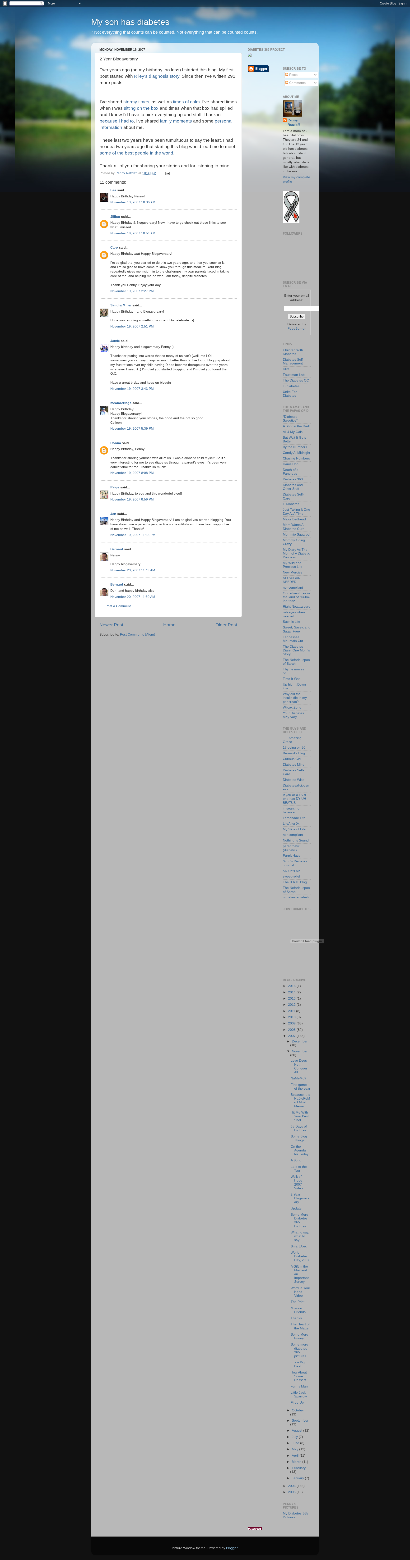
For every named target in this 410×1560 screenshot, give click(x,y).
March (297, 1462)
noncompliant (293, 587)
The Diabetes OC (296, 380)
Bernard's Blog (294, 753)
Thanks (296, 1318)
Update (296, 1208)
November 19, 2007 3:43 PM (132, 389)
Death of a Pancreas (290, 471)
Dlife (286, 369)
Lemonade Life (294, 818)
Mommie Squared (296, 534)
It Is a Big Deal (298, 1364)
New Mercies (292, 572)
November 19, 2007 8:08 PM (132, 473)
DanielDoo (290, 464)
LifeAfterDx (291, 823)
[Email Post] (167, 173)
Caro (114, 247)
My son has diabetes (130, 22)
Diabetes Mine (293, 764)
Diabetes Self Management (293, 361)
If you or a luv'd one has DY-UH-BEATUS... (295, 798)
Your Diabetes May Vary (293, 715)
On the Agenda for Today (299, 1150)
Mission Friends (298, 1310)
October (298, 1410)
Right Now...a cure (296, 606)
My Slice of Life (294, 829)
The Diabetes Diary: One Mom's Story (296, 650)
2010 (292, 1017)
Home (169, 624)
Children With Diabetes (293, 352)
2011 (292, 1011)
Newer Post (111, 624)
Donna (115, 443)
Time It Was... (293, 679)
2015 (292, 986)
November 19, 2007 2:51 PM (132, 326)
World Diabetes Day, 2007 (300, 1256)
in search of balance (291, 810)
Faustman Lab (294, 375)
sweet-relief (291, 876)
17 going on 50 (294, 747)
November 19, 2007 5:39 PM (132, 428)
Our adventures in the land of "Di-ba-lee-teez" (296, 597)
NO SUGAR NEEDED (291, 580)
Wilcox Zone (292, 707)
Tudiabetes (291, 386)
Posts (293, 75)
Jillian (115, 216)
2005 (292, 1492)
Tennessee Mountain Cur (293, 639)
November (300, 1051)
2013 (292, 998)
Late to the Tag (299, 1168)
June (296, 1443)
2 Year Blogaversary (300, 1198)
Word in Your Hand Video (300, 1291)
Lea (113, 190)
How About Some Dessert (299, 1376)
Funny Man (299, 1386)
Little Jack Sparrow (299, 1394)
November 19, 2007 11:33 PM (132, 535)
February (299, 1468)
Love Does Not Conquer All (299, 1066)
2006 (292, 1486)
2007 (292, 1036)
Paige (114, 487)
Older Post (226, 624)
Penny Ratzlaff (294, 122)
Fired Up (297, 1402)
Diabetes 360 (293, 479)
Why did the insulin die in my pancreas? (295, 697)
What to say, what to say (300, 1236)
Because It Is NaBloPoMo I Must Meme (300, 1100)
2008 (292, 1030)
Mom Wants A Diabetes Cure (293, 526)
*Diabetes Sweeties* (290, 418)
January (298, 1478)
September (300, 1420)
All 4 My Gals (293, 432)
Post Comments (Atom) (137, 634)
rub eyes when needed (294, 614)
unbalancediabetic (296, 897)
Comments (297, 83)
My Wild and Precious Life (292, 565)
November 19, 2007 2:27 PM (132, 291)
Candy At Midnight (296, 453)
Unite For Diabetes (290, 393)
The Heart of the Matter (300, 1326)
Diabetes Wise (293, 780)
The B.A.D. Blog (295, 882)
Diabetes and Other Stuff (293, 487)
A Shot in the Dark (296, 426)
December (300, 1041)
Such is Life (291, 621)
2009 (292, 1023)
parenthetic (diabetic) (291, 848)
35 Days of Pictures (299, 1128)
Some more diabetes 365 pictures (299, 1350)
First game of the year (300, 1086)
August (297, 1430)
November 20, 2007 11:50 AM (132, 597)
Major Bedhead (294, 519)
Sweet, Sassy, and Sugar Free (296, 629)
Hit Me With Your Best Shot (300, 1116)
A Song (296, 1160)
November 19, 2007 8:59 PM (132, 499)
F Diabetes (291, 504)
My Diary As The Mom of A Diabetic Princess (296, 553)
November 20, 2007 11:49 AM (132, 570)
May (295, 1449)
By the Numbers (295, 447)
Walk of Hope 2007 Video (297, 1182)
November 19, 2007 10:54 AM (132, 233)
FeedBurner (297, 328)
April (295, 1455)
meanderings (120, 403)
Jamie (115, 341)
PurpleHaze (291, 855)
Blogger (232, 1548)
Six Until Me (292, 871)
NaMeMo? (298, 1078)
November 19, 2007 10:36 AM (132, 202)
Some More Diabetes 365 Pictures (299, 1220)
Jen (113, 514)
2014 (292, 992)
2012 (292, 1004)
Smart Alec (299, 1246)
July (295, 1437)
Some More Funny (299, 1336)
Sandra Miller (120, 305)
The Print (297, 1302)
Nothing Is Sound (296, 840)
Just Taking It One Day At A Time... (296, 511)
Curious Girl (292, 759)
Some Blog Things (299, 1138)
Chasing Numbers (296, 458)
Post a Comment (118, 606)
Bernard (116, 549)
